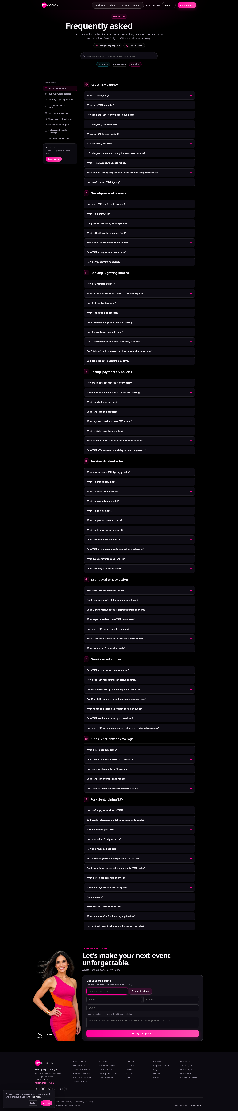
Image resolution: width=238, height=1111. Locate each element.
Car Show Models (107, 1065)
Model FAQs (185, 1073)
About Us (130, 1065)
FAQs (155, 1069)
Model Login (186, 1069)
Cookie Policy (66, 1102)
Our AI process (119, 64)
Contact (136, 5)
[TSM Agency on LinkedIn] (49, 1089)
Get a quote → (187, 5)
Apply (169, 5)
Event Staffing (79, 1065)
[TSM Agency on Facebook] (54, 1089)
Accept (46, 1103)
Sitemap (89, 1102)
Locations (157, 1073)
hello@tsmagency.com (109, 45)
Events (125, 5)
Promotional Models (82, 1073)
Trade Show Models (82, 1069)
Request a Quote (161, 1065)
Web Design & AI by (189, 1105)
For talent (135, 64)
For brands (103, 64)
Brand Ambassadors (82, 1077)
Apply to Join (186, 1065)
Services (99, 5)
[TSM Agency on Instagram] (37, 1089)
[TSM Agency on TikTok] (60, 1089)
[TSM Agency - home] (50, 5)
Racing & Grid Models (109, 1073)
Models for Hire (80, 1081)
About (113, 5)
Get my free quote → (142, 1033)
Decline (33, 1103)
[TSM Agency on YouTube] (43, 1089)
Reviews (130, 1069)
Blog (128, 1077)
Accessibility (79, 1102)
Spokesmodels (106, 1069)
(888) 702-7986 (153, 5)
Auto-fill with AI (142, 991)
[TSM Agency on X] (66, 1089)
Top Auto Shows (106, 1077)
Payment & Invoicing (189, 1077)
